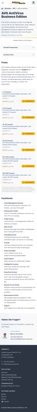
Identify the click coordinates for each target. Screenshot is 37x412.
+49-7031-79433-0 (8, 361)
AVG (14, 8)
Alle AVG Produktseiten (10, 47)
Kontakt (3, 394)
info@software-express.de (11, 364)
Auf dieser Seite (8, 54)
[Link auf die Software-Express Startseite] (18, 3)
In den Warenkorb (29, 101)
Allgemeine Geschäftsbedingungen (11, 377)
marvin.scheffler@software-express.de (21, 339)
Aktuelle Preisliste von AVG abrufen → (23, 40)
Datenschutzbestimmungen (9, 375)
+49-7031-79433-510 (16, 337)
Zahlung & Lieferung (7, 379)
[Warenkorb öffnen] (33, 3)
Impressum (4, 372)
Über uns (4, 396)
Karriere (3, 399)
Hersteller (8, 8)
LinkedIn (6, 401)
